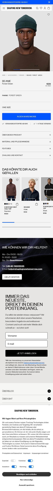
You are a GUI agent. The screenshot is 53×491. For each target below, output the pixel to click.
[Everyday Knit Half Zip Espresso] (11, 189)
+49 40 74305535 (15, 266)
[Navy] (7, 204)
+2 (11, 204)
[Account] (45, 8)
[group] (26, 41)
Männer (21, 75)
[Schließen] (49, 2)
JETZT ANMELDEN (26, 353)
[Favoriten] (41, 8)
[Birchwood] (9, 204)
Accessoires (12, 75)
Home (3, 75)
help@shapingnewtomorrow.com (25, 268)
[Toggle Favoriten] (48, 15)
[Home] (19, 8)
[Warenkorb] (49, 8)
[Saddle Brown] (47, 203)
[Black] (5, 204)
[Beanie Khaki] (30, 189)
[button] (17, 204)
